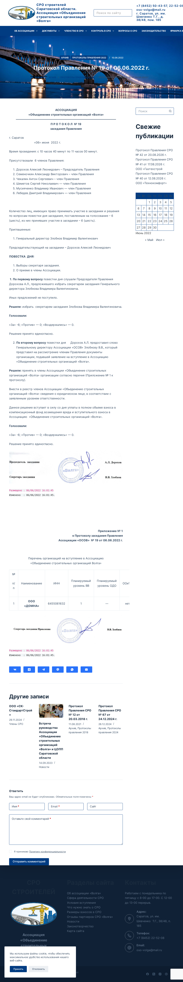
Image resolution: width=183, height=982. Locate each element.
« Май (149, 240)
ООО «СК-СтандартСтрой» (20, 710)
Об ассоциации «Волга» (84, 893)
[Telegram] (43, 669)
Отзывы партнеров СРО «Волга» (90, 917)
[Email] (86, 669)
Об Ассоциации (24, 30)
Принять (18, 969)
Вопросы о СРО (127, 30)
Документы (49, 30)
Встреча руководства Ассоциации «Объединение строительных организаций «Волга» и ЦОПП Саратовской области (51, 741)
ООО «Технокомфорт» (151, 183)
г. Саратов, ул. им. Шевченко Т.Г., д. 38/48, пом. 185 (151, 16)
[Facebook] (147, 974)
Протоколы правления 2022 (89, 57)
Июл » (160, 240)
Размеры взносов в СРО (84, 912)
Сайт (93, 806)
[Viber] (58, 669)
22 (149, 221)
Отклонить (38, 969)
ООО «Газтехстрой (149, 169)
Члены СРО (16, 723)
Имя (15, 806)
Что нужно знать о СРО (83, 907)
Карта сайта (75, 931)
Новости (44, 766)
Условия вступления (81, 902)
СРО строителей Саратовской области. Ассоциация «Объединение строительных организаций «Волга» (61, 13)
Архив (65, 57)
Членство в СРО (73, 30)
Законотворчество (80, 926)
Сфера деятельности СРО (85, 898)
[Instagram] (160, 974)
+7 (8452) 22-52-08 (150, 938)
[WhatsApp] (72, 669)
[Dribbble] (166, 974)
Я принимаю (40, 851)
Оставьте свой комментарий (31, 818)
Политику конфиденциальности (47, 851)
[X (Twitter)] (153, 974)
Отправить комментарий (29, 861)
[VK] (15, 669)
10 (160, 208)
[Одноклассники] (29, 669)
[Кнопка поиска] (170, 111)
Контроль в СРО (101, 30)
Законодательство (154, 30)
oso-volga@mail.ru (150, 9)
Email (55, 806)
